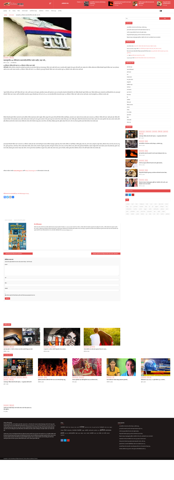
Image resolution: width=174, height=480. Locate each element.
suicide (137, 214)
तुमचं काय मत (92, 347)
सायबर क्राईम (25, 11)
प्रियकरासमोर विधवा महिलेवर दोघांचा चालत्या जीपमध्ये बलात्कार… (145, 58)
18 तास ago (81, 5)
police (24, 220)
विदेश (18, 11)
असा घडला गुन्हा (46, 347)
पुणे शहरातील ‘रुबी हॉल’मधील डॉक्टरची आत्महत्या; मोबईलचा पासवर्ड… (145, 46)
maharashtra (19, 220)
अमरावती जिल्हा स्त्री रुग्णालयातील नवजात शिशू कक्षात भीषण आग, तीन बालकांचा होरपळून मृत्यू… (135, 446)
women (162, 214)
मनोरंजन (47, 11)
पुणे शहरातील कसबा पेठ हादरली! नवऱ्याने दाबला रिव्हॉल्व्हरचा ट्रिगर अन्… (111, 2)
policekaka (132, 211)
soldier (127, 214)
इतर (127, 74)
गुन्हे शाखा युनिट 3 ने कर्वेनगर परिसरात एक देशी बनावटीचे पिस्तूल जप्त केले (18, 349)
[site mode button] (160, 11)
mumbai (135, 209)
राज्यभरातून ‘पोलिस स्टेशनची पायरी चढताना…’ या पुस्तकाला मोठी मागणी (153, 136)
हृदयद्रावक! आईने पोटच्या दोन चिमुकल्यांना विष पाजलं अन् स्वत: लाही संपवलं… (105, 253)
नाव (6, 278)
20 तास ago (154, 5)
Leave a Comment (8, 220)
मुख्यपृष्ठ (5, 11)
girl (131, 206)
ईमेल (6, 283)
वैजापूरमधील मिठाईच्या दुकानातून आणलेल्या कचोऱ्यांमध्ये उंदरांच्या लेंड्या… (159, 2)
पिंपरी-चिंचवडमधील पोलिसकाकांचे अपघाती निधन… (14, 253)
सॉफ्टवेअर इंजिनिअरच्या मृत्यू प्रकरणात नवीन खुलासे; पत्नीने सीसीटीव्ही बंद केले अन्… (132, 449)
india (146, 206)
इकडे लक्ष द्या (129, 72)
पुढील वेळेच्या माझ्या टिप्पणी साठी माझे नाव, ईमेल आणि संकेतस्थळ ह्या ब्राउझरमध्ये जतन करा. (20, 295)
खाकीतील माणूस (33, 11)
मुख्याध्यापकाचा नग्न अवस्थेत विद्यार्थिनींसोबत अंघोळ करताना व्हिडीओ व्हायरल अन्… (132, 444)
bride (147, 204)
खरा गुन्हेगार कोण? (130, 79)
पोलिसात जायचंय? (130, 105)
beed (133, 204)
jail (152, 206)
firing (127, 206)
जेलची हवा (128, 87)
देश (9, 11)
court (151, 204)
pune (138, 211)
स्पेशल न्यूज (53, 11)
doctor (166, 204)
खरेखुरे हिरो (129, 82)
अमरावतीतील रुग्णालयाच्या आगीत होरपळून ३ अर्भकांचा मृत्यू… (86, 2)
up (146, 214)
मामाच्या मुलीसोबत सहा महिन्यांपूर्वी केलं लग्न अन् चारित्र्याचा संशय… (85, 379)
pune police (149, 211)
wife (158, 214)
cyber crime (161, 204)
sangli (159, 211)
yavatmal (167, 214)
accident (127, 204)
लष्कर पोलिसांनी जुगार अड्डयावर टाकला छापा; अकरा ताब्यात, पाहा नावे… (150, 48)
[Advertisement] (62, 81)
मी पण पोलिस (129, 112)
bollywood (142, 204)
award (15, 220)
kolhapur (162, 206)
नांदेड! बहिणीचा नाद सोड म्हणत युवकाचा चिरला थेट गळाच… (95, 349)
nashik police (156, 209)
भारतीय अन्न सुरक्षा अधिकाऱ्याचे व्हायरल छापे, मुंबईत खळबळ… (135, 2)
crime (155, 204)
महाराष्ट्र (13, 11)
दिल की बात (129, 94)
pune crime (143, 211)
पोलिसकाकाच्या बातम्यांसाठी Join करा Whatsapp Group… (16, 194)
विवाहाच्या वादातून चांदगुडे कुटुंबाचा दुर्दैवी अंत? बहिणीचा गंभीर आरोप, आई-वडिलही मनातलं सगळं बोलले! (143, 37)
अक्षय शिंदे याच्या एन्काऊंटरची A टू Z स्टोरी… (138, 55)
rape (155, 211)
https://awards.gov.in (30, 171)
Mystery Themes (34, 458)
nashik (150, 209)
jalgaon (156, 206)
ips (149, 206)
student (132, 214)
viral (154, 214)
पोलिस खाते (11, 58)
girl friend (135, 206)
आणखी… (60, 11)
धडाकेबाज (41, 11)
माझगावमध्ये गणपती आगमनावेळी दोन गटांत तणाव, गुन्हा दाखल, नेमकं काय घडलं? (132, 438)
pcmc (167, 209)
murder (140, 209)
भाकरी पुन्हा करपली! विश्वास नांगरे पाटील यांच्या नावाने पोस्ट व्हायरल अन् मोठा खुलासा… (17, 408)
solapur (163, 211)
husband (141, 206)
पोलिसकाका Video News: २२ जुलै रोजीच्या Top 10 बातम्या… (153, 379)
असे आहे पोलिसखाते (130, 69)
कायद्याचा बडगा (129, 77)
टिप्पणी (6, 264)
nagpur (145, 209)
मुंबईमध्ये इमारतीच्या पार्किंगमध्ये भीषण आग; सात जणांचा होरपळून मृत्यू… (52, 379)
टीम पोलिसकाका (13, 62)
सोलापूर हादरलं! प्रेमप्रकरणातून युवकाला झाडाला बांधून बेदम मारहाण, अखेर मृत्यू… (132, 441)
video (150, 214)
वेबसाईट (6, 288)
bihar (137, 204)
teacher (142, 214)
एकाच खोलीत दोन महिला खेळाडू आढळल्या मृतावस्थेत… (117, 379)
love (166, 206)
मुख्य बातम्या (129, 115)
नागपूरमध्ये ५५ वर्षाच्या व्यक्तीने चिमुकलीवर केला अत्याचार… (55, 349)
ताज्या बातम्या (6, 58)
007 (127, 55)
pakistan (162, 209)
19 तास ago (105, 5)
